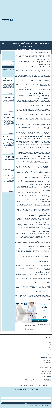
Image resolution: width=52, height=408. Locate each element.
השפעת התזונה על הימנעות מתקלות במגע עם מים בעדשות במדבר (8, 80)
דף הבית (38, 49)
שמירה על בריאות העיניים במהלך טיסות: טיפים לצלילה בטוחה (9, 158)
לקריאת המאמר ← (11, 93)
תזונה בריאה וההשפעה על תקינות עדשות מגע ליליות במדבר (8, 97)
